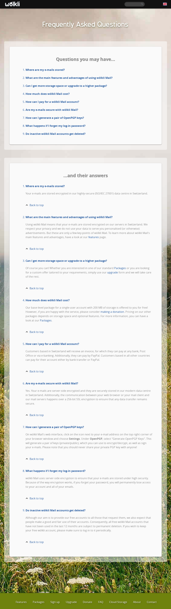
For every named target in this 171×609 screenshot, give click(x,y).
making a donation (112, 312)
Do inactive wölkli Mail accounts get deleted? (56, 134)
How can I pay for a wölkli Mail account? (52, 102)
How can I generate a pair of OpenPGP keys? (55, 118)
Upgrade (71, 602)
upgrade (112, 272)
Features (21, 602)
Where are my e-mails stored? (45, 70)
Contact (152, 602)
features (93, 237)
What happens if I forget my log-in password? (56, 126)
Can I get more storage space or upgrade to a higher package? (66, 86)
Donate (87, 602)
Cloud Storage (118, 602)
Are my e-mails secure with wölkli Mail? (52, 110)
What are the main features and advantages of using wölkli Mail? (69, 78)
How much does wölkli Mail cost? (48, 94)
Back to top (37, 205)
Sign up (55, 602)
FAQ (100, 602)
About (137, 602)
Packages (120, 268)
